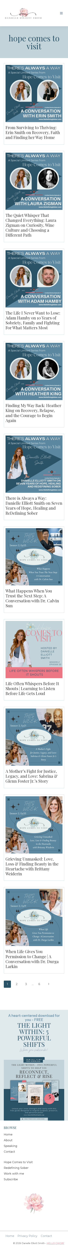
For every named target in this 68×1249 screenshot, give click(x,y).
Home (8, 1134)
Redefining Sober (16, 1168)
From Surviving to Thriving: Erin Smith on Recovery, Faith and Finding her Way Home (33, 132)
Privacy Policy (27, 1236)
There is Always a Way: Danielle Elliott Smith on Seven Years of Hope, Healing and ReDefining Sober (34, 505)
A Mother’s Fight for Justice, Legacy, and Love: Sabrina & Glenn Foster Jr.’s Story (32, 776)
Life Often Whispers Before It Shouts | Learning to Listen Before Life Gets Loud (32, 688)
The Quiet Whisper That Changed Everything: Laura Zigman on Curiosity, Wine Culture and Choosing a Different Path (31, 225)
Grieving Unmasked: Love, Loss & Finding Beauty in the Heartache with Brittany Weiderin (32, 866)
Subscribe (11, 1179)
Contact (9, 1151)
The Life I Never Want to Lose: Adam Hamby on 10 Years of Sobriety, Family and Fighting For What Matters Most (33, 320)
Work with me (14, 1173)
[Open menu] (61, 13)
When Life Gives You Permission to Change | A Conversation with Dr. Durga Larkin (32, 959)
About (8, 1140)
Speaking (10, 1146)
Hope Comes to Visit (18, 1162)
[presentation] (34, 93)
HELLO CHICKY (55, 1243)
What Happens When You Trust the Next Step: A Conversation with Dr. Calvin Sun (32, 598)
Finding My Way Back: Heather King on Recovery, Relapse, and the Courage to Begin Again (33, 413)
